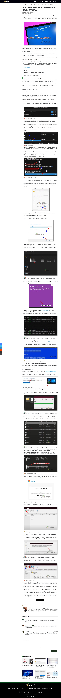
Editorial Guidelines (37, 688)
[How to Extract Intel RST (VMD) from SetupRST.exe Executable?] (52, 661)
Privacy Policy (18, 688)
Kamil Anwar (24, 12)
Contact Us (51, 688)
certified (26, 13)
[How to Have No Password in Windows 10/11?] (27, 673)
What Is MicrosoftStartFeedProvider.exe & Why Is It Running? (52, 677)
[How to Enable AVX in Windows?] (40, 661)
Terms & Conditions (29, 688)
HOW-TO (36, 1)
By (22, 12)
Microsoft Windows (28, 4)
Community (13, 688)
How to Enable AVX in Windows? (40, 665)
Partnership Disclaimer (44, 688)
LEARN (50, 1)
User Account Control (45, 310)
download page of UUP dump (47, 101)
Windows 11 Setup (40, 599)
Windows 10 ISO (27, 67)
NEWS (46, 1)
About (9, 688)
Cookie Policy (23, 688)
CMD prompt (50, 341)
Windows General (33, 4)
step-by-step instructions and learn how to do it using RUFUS (41, 593)
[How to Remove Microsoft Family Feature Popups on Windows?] (40, 673)
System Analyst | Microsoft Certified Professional (35, 608)
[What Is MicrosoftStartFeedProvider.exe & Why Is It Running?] (52, 673)
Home (24, 4)
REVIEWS (41, 1)
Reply (28, 622)
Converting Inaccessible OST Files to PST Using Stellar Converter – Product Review (27, 666)
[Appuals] (7, 1)
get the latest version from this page (39, 477)
